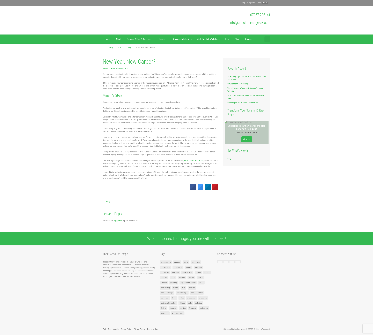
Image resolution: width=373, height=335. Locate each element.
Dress (173, 278)
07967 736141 (260, 15)
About (118, 39)
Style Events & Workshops (208, 39)
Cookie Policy (126, 329)
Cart (262, 3)
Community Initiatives (182, 39)
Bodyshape (178, 267)
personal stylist (197, 293)
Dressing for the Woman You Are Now (242, 103)
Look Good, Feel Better (194, 160)
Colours (207, 272)
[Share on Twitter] (200, 188)
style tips (198, 303)
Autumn (177, 262)
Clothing (175, 272)
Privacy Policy (139, 329)
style (190, 303)
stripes (182, 303)
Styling (163, 308)
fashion (191, 278)
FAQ (104, 329)
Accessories (166, 262)
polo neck (165, 298)
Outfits (175, 288)
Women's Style (177, 313)
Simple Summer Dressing (237, 84)
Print (174, 298)
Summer (173, 308)
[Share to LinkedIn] (208, 188)
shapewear (191, 298)
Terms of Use (152, 329)
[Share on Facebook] (193, 188)
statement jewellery (168, 303)
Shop (237, 39)
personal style (182, 293)
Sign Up (246, 139)
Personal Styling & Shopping (139, 39)
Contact (248, 39)
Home (107, 39)
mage (201, 283)
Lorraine (108, 68)
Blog (227, 39)
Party (183, 288)
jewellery (173, 283)
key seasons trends (188, 283)
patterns (192, 288)
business (198, 267)
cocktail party (187, 272)
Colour (198, 272)
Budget (188, 267)
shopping (203, 298)
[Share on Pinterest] (215, 188)
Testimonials (113, 329)
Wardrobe (165, 313)
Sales (182, 298)
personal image (167, 293)
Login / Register (248, 3)
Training (162, 39)
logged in (118, 221)
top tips (183, 308)
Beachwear (196, 262)
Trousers (192, 308)
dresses (182, 278)
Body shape (165, 267)
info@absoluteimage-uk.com (249, 23)
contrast (164, 278)
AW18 (186, 262)
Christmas (165, 272)
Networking (165, 288)
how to (200, 278)
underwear (204, 308)
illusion (164, 283)
